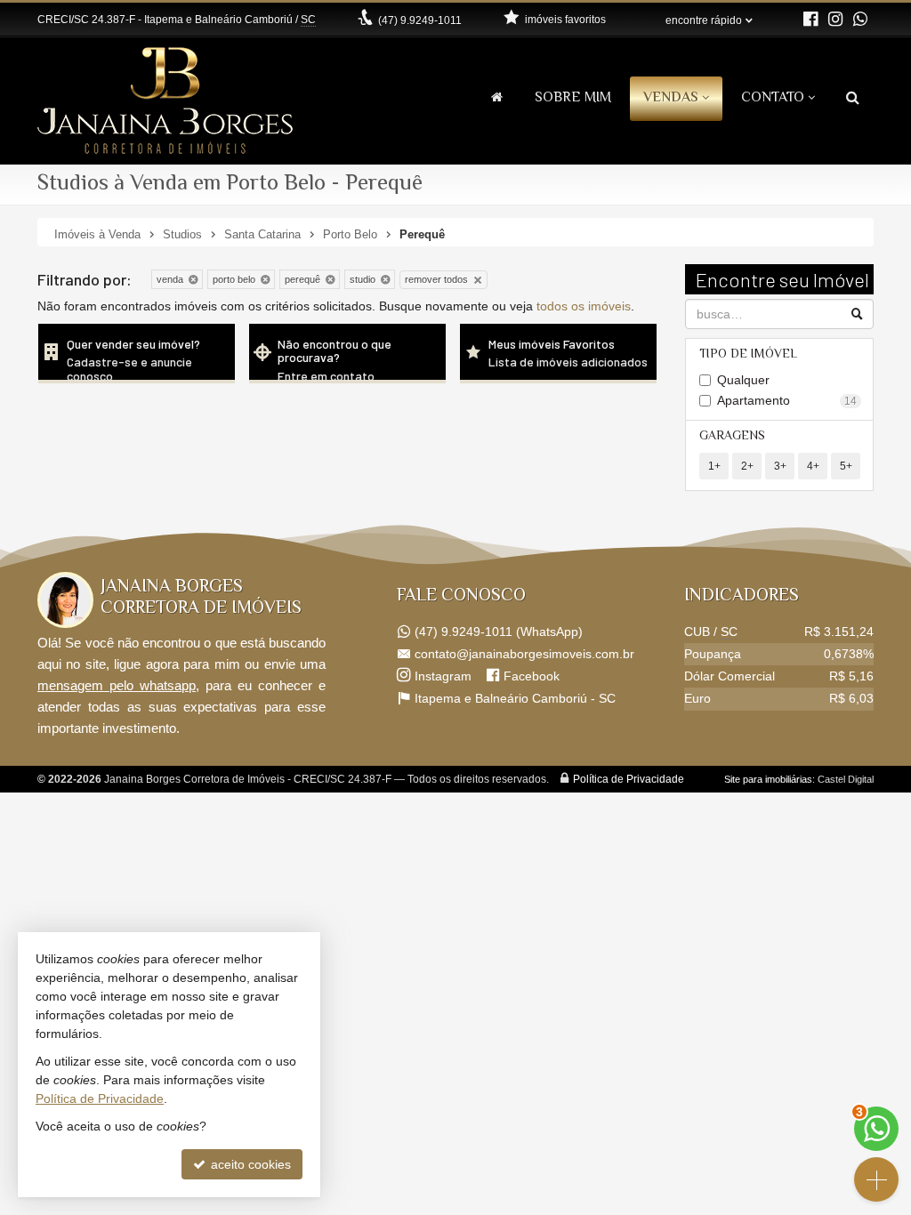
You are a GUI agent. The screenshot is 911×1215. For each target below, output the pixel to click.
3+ (780, 466)
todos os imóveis (583, 306)
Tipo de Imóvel (748, 355)
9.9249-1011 (420, 20)
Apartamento (787, 400)
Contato (772, 98)
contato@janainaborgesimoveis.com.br (524, 654)
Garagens (732, 437)
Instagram (443, 676)
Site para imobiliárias (768, 779)
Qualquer (743, 380)
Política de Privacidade (628, 779)
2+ (747, 466)
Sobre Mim (573, 98)
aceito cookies (249, 1164)
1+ (714, 466)
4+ (813, 466)
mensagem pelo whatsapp (116, 685)
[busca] (853, 99)
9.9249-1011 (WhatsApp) (499, 631)
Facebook (532, 676)
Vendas (670, 98)
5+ (846, 466)
